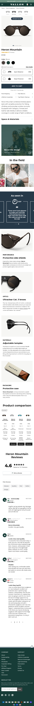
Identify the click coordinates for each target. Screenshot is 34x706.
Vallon (27, 486)
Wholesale (4, 661)
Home (3, 8)
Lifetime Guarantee (23, 657)
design (6, 489)
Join (19, 689)
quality (14, 486)
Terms (19, 666)
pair (21, 486)
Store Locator (5, 670)
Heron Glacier (24, 308)
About (3, 655)
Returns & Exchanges (24, 659)
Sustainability (5, 657)
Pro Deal (3, 666)
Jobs (2, 672)
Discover (13, 444)
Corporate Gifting (6, 664)
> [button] (22, 622)
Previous (5, 175)
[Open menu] (2, 4)
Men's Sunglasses (10, 8)
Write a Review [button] (18, 473)
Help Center (21, 655)
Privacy (20, 668)
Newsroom (4, 675)
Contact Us (21, 670)
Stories (3, 659)
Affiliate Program (6, 668)
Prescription (21, 664)
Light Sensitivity (22, 661)
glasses (6, 486)
